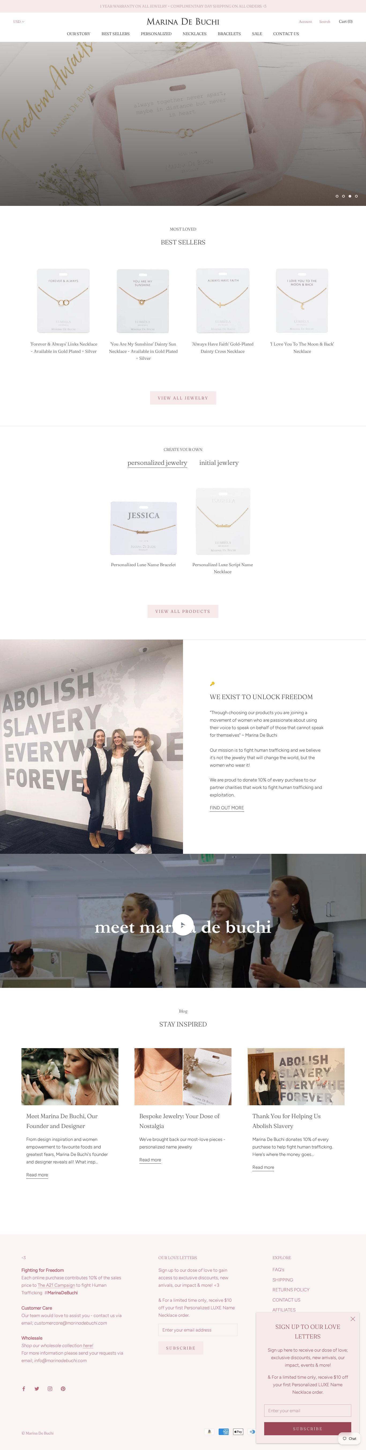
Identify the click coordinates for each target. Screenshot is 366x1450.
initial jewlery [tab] (219, 462)
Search (324, 21)
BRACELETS (229, 33)
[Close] (352, 1319)
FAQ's (278, 1269)
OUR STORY (78, 33)
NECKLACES (195, 33)
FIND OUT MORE (227, 807)
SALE (257, 33)
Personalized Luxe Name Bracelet (143, 564)
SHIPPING (282, 1279)
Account (305, 21)
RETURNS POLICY (290, 1289)
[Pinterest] (63, 1388)
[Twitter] (37, 1388)
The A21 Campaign (56, 1285)
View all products (183, 611)
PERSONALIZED (156, 33)
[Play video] (183, 925)
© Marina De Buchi (37, 1433)
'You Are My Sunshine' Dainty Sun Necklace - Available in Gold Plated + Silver (143, 351)
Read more (37, 1174)
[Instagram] (50, 1388)
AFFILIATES (284, 1309)
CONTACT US (286, 33)
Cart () (346, 21)
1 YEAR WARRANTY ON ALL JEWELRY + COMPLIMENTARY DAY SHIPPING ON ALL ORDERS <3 (183, 6)
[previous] (17, 312)
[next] (349, 312)
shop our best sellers (60, 180)
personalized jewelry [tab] (157, 462)
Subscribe (308, 1428)
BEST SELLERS (116, 33)
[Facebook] (23, 1388)
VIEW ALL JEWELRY (183, 397)
